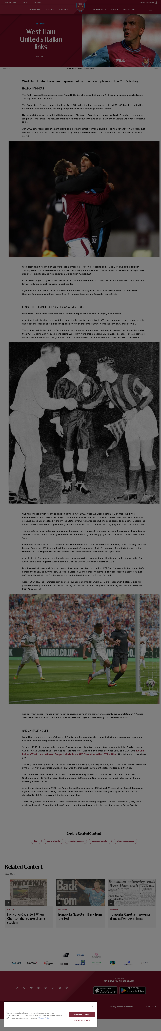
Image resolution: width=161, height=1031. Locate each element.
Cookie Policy (44, 1018)
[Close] (93, 1006)
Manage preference (82, 1020)
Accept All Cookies (81, 1014)
